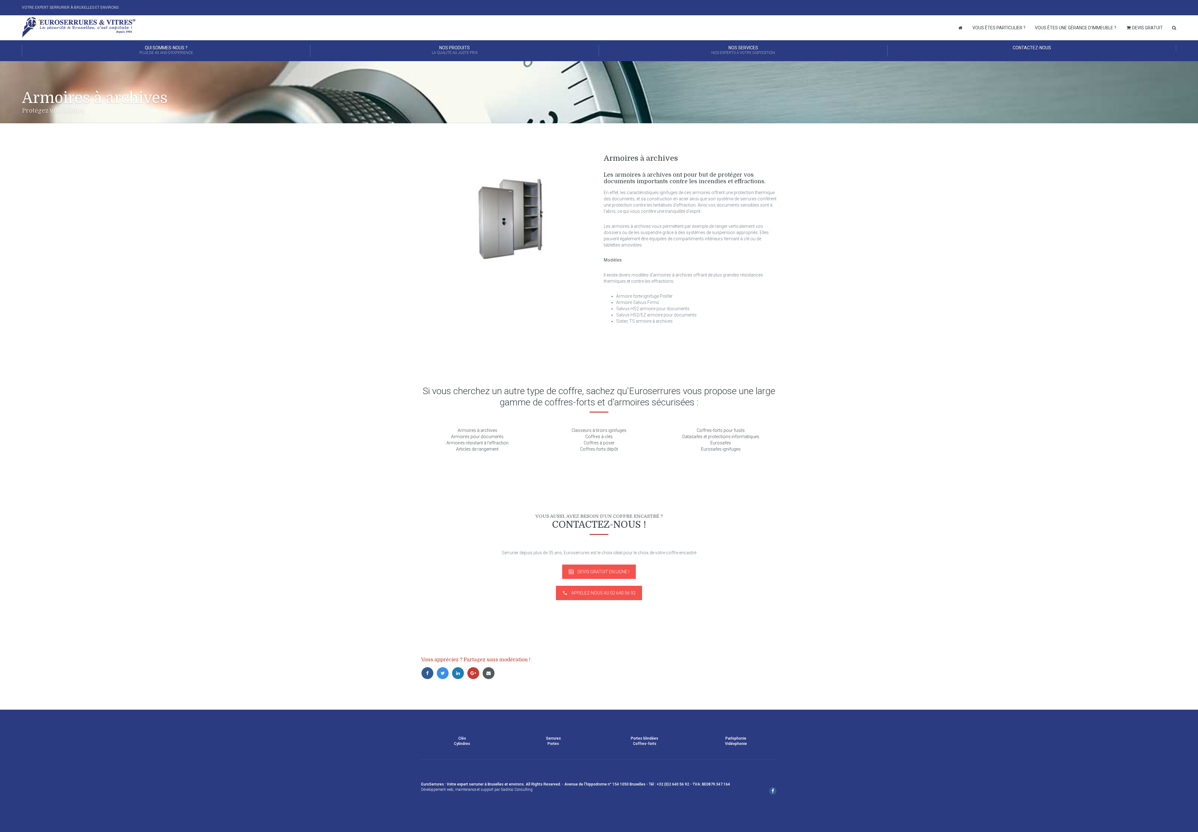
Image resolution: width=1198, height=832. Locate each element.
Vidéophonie (736, 743)
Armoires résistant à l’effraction (477, 442)
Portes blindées (644, 738)
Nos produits (455, 50)
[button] (7, 824)
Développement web (437, 789)
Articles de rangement (477, 449)
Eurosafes (720, 442)
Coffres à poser (599, 442)
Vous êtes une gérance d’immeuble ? (1075, 27)
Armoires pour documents (477, 436)
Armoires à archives (477, 430)
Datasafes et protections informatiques (720, 436)
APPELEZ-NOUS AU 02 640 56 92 (603, 592)
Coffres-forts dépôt (599, 449)
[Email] (489, 673)
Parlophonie (735, 738)
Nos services (743, 50)
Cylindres (462, 743)
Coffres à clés (599, 436)
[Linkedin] (459, 673)
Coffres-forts (644, 743)
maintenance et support (474, 789)
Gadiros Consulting (517, 789)
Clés (462, 738)
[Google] (474, 673)
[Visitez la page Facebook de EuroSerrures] (773, 791)
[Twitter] (444, 673)
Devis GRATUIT (1147, 27)
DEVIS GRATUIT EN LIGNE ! (603, 571)
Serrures (553, 738)
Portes (553, 743)
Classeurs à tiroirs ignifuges (599, 430)
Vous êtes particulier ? (998, 27)
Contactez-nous (1032, 47)
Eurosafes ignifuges (721, 449)
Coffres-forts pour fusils (721, 430)
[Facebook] (428, 673)
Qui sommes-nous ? (166, 50)
